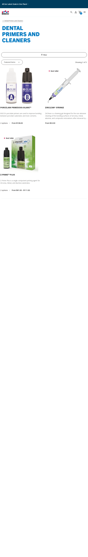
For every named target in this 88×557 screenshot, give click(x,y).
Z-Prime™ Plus (7, 174)
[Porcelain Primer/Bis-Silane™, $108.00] (21, 86)
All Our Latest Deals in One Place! (14, 4)
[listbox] (12, 62)
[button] (44, 54)
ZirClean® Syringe (54, 107)
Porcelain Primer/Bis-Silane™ (15, 107)
